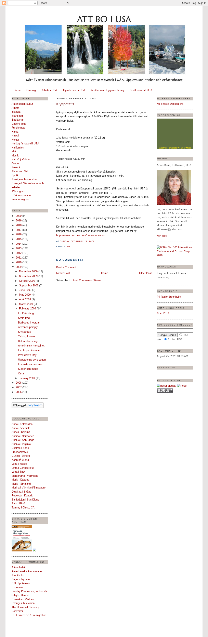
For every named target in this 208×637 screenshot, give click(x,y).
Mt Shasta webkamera (170, 103)
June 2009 (25, 290)
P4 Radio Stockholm (169, 296)
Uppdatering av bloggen (32, 359)
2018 (19, 225)
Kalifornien (18, 147)
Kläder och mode (28, 368)
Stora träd (24, 317)
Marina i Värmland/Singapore (29, 487)
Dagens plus (19, 123)
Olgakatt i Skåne (21, 491)
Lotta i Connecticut (23, 467)
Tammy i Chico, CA (23, 507)
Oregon (16, 163)
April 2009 (25, 299)
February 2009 (28, 308)
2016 (19, 234)
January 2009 (27, 378)
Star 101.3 (163, 313)
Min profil (162, 235)
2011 (19, 257)
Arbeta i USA (49, 90)
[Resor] (182, 385)
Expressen (18, 587)
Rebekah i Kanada (22, 495)
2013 (19, 248)
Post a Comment (66, 267)
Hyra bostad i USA (74, 90)
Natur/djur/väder (21, 159)
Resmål (16, 167)
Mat (14, 151)
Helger (15, 139)
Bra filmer (17, 115)
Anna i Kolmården (22, 424)
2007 (19, 387)
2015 (19, 239)
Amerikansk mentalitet (31, 345)
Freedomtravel (20, 451)
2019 (19, 220)
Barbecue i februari (29, 322)
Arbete (15, 107)
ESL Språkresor (21, 583)
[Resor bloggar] (166, 385)
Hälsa (15, 131)
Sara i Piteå (18, 503)
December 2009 (28, 271)
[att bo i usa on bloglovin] (28, 407)
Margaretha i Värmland (25, 475)
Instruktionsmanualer (30, 364)
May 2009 (25, 294)
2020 (19, 215)
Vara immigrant (20, 199)
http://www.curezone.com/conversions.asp (81, 235)
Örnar (21, 373)
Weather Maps (184, 148)
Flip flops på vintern (29, 350)
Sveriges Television (23, 603)
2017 (19, 229)
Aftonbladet (18, 567)
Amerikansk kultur (22, 103)
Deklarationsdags (28, 341)
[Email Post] (95, 241)
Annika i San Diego (23, 439)
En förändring (26, 313)
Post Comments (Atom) (87, 280)
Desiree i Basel (20, 447)
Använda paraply (28, 327)
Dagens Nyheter (21, 579)
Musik (15, 155)
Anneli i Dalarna (21, 431)
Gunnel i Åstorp (21, 455)
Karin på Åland (20, 459)
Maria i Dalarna (20, 479)
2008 (19, 382)
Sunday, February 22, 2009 (77, 241)
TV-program (18, 191)
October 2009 (27, 280)
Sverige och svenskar (24, 179)
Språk (15, 175)
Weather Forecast (167, 148)
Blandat (16, 111)
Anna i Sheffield (21, 428)
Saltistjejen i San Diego (25, 499)
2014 (19, 243)
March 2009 (26, 304)
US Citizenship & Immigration (29, 615)
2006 (19, 392)
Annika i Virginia (21, 444)
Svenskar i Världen (23, 599)
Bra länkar (18, 119)
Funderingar (18, 127)
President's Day (27, 354)
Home (17, 90)
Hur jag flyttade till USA (25, 143)
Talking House (26, 336)
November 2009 (28, 276)
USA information (21, 195)
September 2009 (29, 285)
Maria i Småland (21, 483)
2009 (19, 266)
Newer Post (63, 273)
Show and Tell (20, 171)
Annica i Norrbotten (23, 436)
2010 (19, 262)
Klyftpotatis (24, 331)
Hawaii (15, 135)
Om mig (31, 90)
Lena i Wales (19, 463)
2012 (19, 252)
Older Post (145, 273)
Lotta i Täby (19, 471)
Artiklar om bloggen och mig (107, 90)
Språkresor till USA (141, 90)
